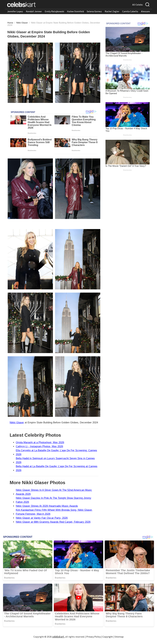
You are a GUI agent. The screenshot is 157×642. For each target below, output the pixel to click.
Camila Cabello (130, 11)
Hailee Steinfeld (75, 11)
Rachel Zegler (112, 11)
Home (10, 22)
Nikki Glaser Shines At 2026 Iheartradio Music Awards (47, 506)
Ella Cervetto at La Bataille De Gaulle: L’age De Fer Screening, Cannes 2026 (56, 452)
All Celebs (137, 4)
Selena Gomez (94, 11)
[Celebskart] (21, 4)
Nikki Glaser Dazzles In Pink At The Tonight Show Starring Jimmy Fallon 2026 (53, 500)
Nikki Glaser (22, 22)
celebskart (58, 636)
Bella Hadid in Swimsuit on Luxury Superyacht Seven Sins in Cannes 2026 (55, 460)
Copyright (107, 636)
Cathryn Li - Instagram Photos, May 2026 (39, 446)
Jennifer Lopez (15, 11)
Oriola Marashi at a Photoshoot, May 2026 (40, 442)
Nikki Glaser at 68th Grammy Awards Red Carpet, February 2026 (53, 521)
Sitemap (119, 636)
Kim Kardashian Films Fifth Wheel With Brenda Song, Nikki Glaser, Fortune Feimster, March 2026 (54, 511)
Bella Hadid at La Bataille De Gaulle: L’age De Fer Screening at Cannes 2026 (56, 468)
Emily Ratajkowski (54, 11)
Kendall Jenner (34, 11)
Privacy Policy (93, 636)
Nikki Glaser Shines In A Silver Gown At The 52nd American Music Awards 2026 (54, 492)
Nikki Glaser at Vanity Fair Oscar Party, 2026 (42, 517)
